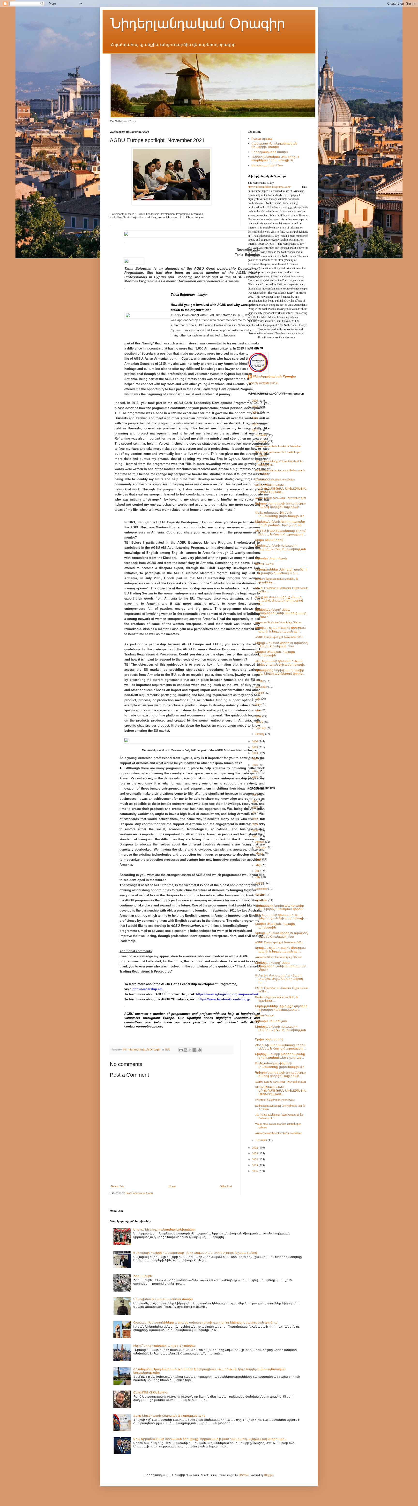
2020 (255, 741)
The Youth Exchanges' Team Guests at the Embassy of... (279, 462)
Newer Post (118, 1186)
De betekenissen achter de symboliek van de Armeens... (280, 471)
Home (172, 1186)
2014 (255, 776)
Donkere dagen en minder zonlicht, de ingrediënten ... (276, 580)
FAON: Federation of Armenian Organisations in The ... (281, 589)
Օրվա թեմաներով (269, 540)
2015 (255, 771)
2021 (255, 430)
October (260, 681)
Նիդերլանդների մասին (269, 152)
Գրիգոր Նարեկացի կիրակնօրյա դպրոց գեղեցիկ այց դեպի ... (280, 505)
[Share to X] (190, 1050)
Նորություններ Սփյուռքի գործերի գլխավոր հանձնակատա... (281, 571)
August (260, 692)
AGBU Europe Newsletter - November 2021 (280, 498)
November (261, 441)
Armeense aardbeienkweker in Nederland (278, 446)
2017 (255, 759)
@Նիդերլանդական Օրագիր (274, 376)
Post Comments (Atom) (139, 1193)
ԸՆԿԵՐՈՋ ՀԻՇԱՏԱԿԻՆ (150, 1392)
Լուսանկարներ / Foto (267, 165)
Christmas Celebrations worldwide (275, 479)
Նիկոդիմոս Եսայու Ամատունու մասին (163, 1299)
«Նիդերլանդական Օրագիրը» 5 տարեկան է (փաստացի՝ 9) (275, 158)
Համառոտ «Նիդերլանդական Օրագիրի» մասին (274, 145)
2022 (255, 424)
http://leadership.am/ (148, 989)
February (261, 728)
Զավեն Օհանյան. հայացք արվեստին (275, 653)
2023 (255, 418)
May (258, 710)
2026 (255, 400)
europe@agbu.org (149, 1026)
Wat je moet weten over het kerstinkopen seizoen (278, 453)
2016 (255, 765)
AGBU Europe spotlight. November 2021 (279, 637)
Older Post (226, 1186)
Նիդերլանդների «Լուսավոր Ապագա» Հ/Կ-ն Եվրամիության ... (280, 548)
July (258, 698)
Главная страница (261, 138)
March (259, 722)
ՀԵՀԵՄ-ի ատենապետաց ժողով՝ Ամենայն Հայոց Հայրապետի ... (280, 532)
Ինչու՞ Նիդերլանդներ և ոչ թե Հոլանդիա (164, 1345)
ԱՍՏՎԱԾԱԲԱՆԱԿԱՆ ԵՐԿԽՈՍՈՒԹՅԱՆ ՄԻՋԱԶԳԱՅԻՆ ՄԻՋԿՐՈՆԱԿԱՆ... (281, 488)
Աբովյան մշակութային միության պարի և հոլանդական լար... (280, 629)
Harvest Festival (264, 564)
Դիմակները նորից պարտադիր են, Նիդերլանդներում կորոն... (280, 671)
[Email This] (181, 1050)
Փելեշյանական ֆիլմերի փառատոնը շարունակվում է (279, 514)
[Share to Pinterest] (199, 1050)
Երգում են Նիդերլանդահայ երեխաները (164, 1229)
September (261, 686)
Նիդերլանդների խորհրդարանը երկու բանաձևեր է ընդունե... (280, 523)
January (260, 734)
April (258, 716)
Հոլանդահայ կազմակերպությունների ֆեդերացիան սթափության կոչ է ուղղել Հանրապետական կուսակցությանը (209, 1370)
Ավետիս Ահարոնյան (271, 558)
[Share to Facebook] (194, 1050)
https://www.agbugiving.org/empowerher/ (227, 994)
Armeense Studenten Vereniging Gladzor (278, 622)
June (258, 704)
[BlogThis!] (185, 1050)
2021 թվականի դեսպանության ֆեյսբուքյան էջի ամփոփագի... (280, 662)
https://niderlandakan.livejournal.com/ (269, 187)
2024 (255, 412)
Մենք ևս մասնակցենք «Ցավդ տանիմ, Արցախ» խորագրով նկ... (279, 600)
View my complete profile (262, 383)
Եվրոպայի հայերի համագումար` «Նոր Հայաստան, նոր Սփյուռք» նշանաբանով (195, 1253)
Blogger (268, 1475)
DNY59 (243, 1475)
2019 (255, 747)
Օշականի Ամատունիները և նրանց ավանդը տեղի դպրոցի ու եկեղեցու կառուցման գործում (205, 1322)
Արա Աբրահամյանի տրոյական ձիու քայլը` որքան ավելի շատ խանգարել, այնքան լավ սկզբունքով (209, 1439)
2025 (255, 406)
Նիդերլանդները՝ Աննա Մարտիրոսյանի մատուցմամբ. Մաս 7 (281, 613)
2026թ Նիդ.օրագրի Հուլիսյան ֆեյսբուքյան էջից (169, 1415)
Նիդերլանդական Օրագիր (197, 23)
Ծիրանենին (142, 1276)
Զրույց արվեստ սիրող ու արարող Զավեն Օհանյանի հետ (281, 644)
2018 (255, 753)
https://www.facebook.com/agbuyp (224, 999)
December (261, 435)
